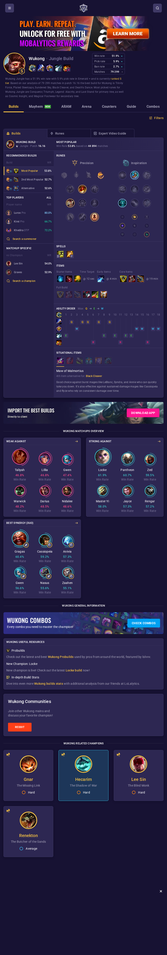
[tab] (13, 107)
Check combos (144, 623)
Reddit (20, 727)
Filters (159, 118)
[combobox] (29, 239)
